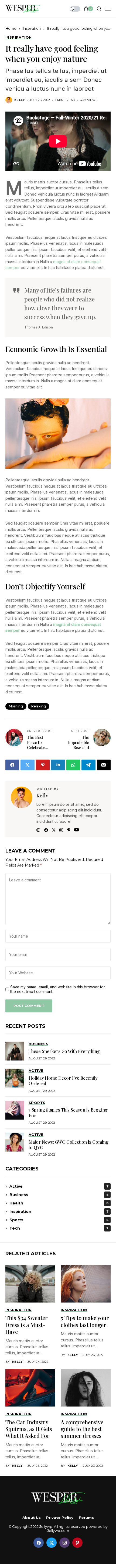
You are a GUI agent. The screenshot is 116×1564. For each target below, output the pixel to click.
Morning (16, 706)
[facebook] (38, 1543)
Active (58, 1186)
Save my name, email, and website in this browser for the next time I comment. (57, 989)
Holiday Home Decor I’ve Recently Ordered (63, 1080)
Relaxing (38, 706)
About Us (31, 1518)
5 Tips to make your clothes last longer (85, 1321)
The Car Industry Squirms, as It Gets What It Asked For (28, 1428)
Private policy (59, 1518)
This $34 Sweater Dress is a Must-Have (26, 1324)
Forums (86, 1518)
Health (58, 1203)
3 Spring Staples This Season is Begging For (68, 1112)
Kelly (19, 100)
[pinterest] (77, 1543)
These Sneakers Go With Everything (64, 1051)
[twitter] (51, 1543)
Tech (58, 1228)
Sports (58, 1219)
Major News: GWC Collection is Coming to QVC (68, 1144)
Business (58, 1194)
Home (10, 28)
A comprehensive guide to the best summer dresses (82, 1428)
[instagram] (64, 1543)
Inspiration (32, 28)
